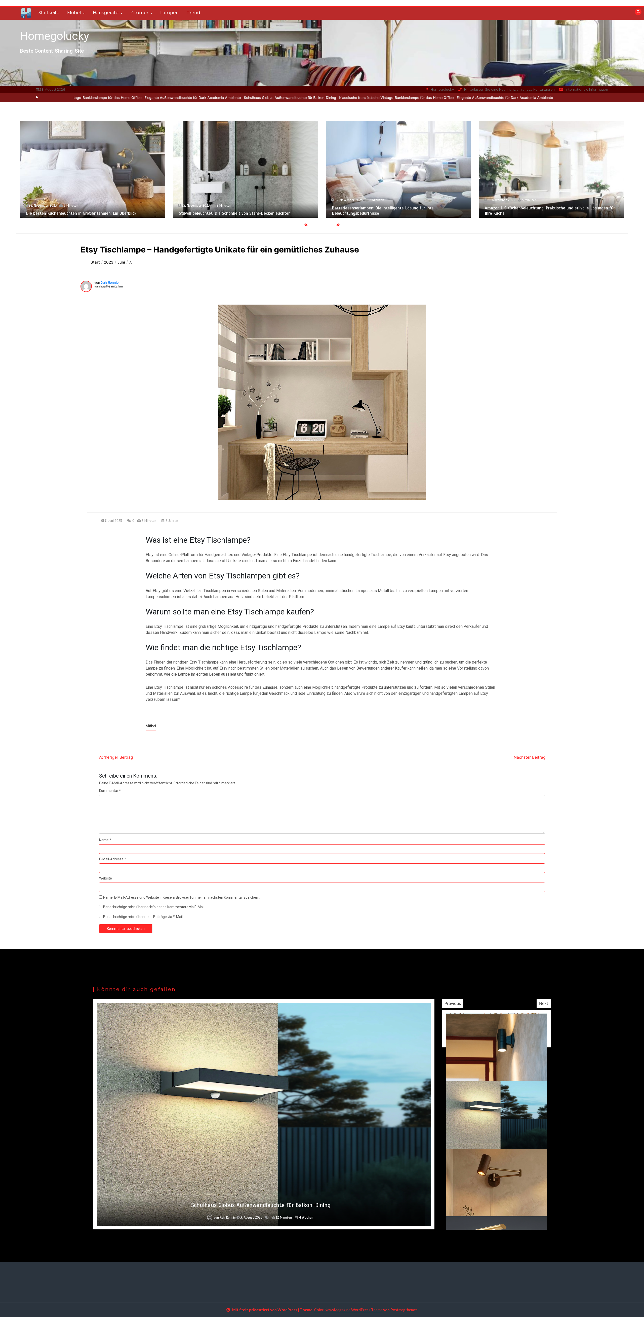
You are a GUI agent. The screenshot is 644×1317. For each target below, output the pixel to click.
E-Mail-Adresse (112, 859)
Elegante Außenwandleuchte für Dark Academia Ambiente (77, 97)
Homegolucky (54, 36)
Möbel (74, 12)
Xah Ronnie (110, 282)
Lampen (169, 12)
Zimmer (139, 12)
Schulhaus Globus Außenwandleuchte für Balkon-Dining (175, 97)
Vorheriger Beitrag (115, 757)
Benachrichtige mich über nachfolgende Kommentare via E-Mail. (154, 907)
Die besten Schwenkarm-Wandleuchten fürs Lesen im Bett (261, 1205)
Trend (193, 12)
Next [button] (543, 1003)
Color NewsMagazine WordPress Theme (348, 1309)
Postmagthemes (404, 1309)
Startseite (48, 12)
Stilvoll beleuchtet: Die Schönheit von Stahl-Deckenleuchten (82, 213)
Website (105, 878)
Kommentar (110, 791)
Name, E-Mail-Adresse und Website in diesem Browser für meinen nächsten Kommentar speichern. (181, 897)
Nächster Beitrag (530, 757)
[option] (281, 97)
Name (105, 840)
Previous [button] (453, 1003)
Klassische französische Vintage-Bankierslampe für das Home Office (281, 97)
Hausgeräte (105, 12)
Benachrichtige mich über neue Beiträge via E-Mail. (143, 917)
